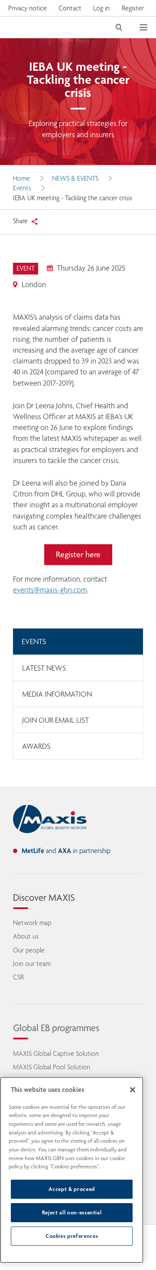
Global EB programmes (56, 1027)
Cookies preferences (72, 1236)
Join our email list (55, 720)
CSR (18, 977)
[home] (50, 819)
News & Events (75, 178)
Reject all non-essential (72, 1212)
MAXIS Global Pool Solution (51, 1067)
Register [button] (133, 8)
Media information (57, 694)
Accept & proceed (72, 1189)
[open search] (119, 27)
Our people (29, 950)
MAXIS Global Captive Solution (56, 1053)
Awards (36, 746)
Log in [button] (101, 8)
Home (21, 178)
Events (22, 188)
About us (26, 936)
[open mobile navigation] (148, 27)
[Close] (132, 1089)
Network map (32, 923)
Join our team (32, 963)
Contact (69, 8)
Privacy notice (27, 8)
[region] (71, 1170)
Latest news (44, 668)
